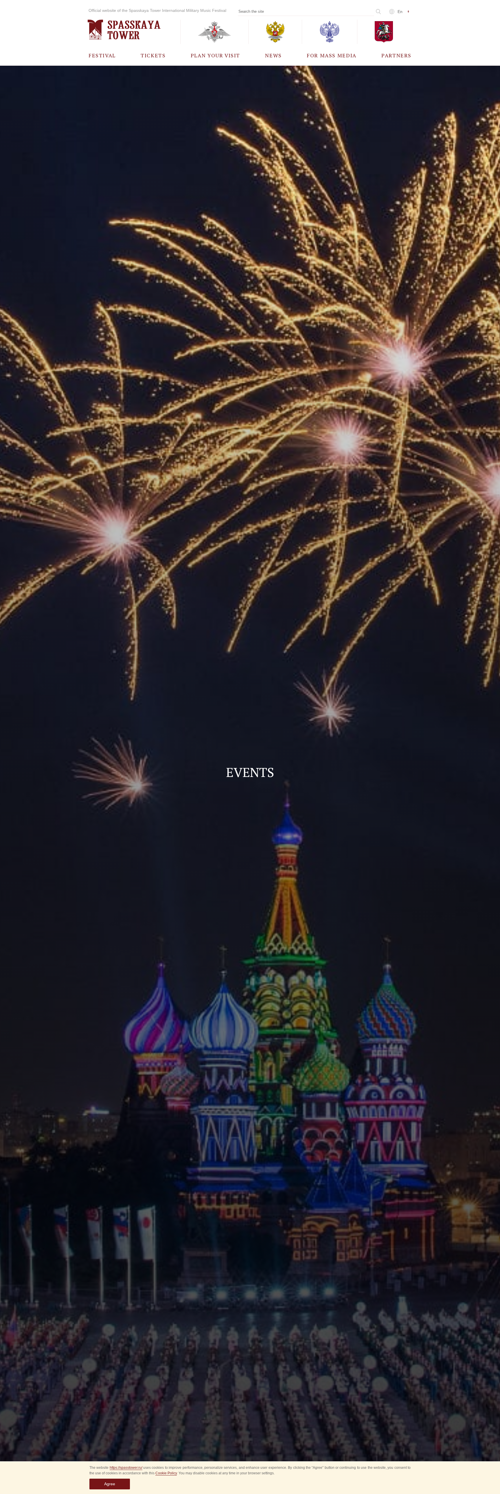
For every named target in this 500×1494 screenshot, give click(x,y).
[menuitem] (102, 55)
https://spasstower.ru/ (126, 1468)
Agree (109, 1484)
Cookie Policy (166, 1473)
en (400, 11)
